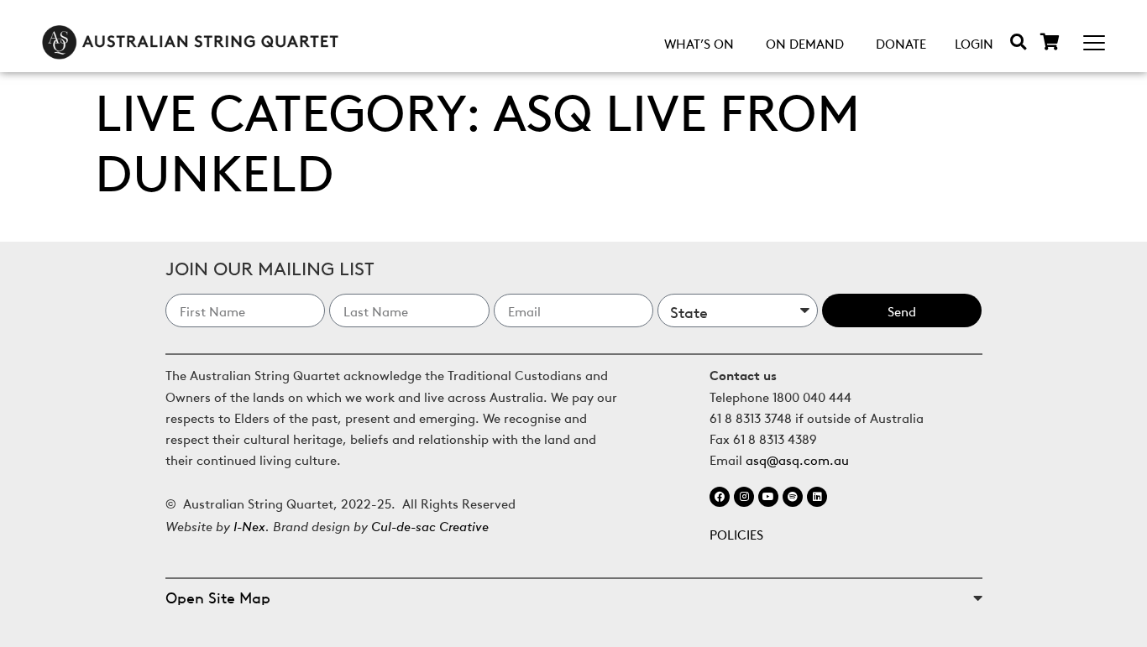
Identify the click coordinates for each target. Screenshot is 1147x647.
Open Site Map (217, 596)
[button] (1018, 41)
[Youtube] (768, 497)
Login (974, 43)
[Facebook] (720, 497)
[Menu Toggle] (1094, 42)
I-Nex (249, 525)
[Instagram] (744, 497)
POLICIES (736, 533)
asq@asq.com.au (797, 459)
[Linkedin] (817, 497)
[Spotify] (793, 497)
